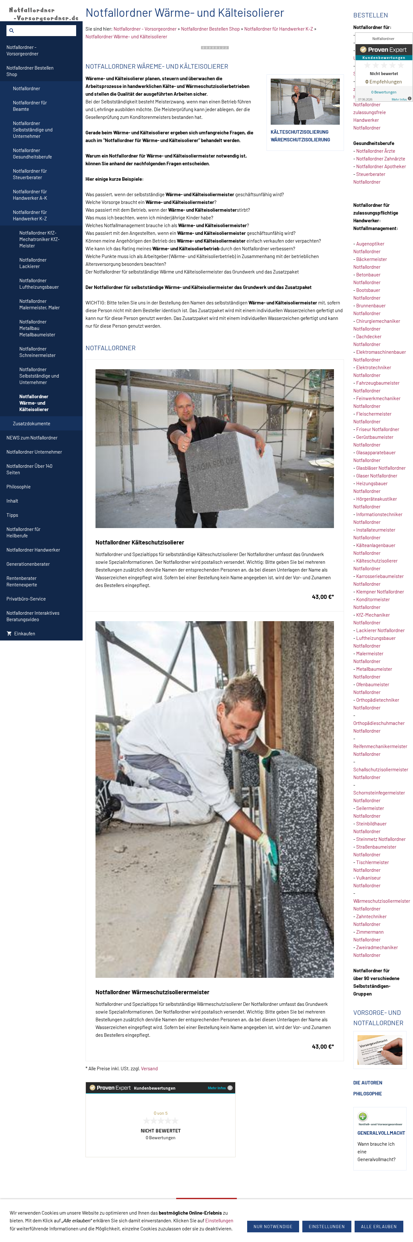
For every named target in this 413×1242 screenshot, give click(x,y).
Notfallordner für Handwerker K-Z (278, 29)
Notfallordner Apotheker (381, 166)
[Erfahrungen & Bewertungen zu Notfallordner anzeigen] (384, 67)
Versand (149, 1068)
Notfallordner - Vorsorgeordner (145, 29)
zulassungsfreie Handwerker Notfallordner (369, 119)
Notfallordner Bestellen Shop (210, 29)
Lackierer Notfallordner (380, 630)
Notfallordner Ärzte (375, 151)
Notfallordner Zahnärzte (380, 158)
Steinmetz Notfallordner (381, 839)
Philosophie (367, 1093)
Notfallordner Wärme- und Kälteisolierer (126, 36)
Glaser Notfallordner (376, 475)
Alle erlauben (379, 1226)
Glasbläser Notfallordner (381, 468)
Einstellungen (219, 1220)
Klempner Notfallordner (380, 591)
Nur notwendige (273, 1226)
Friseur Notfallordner (377, 429)
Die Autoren (367, 1082)
